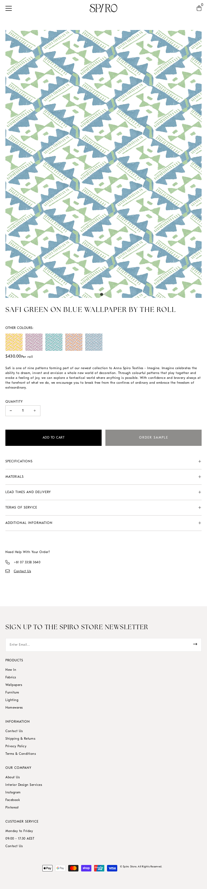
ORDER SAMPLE (153, 437)
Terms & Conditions (20, 754)
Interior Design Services (23, 785)
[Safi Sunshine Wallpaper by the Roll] (14, 342)
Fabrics (10, 677)
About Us (12, 777)
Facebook (12, 800)
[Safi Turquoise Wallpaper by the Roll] (54, 342)
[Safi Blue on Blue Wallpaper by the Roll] (93, 342)
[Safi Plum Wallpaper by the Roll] (34, 342)
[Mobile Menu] (10, 8)
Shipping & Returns (20, 738)
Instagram (13, 792)
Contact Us (14, 731)
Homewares (14, 707)
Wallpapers (13, 685)
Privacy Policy (15, 746)
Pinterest (12, 807)
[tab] (101, 294)
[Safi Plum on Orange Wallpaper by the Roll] (73, 342)
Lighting (11, 700)
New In (10, 670)
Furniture (12, 692)
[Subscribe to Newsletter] (195, 644)
